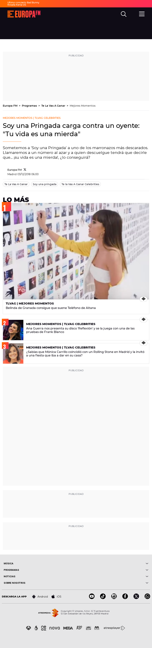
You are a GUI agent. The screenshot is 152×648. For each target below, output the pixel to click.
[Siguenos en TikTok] (103, 598)
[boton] (112, 563)
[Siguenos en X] (136, 598)
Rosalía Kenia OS (16, 4)
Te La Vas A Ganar (53, 105)
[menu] (142, 13)
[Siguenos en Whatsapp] (147, 598)
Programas (30, 105)
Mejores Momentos (82, 105)
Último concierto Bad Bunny (23, 2)
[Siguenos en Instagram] (114, 598)
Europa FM (10, 105)
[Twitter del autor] (25, 169)
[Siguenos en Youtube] (92, 598)
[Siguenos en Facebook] (125, 598)
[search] (123, 14)
